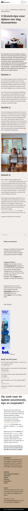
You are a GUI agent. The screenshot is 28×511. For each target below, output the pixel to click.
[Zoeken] (25, 2)
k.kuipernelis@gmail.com (12, 500)
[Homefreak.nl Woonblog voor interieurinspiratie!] (5, 2)
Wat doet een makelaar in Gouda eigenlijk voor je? (13, 386)
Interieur (7, 9)
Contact (6, 482)
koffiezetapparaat (5, 181)
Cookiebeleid (7, 475)
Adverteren (6, 479)
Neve (5, 509)
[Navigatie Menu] (22, 2)
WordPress (21, 509)
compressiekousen (5, 210)
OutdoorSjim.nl (7, 481)
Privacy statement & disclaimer (11, 473)
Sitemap (6, 477)
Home (2, 9)
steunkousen (14, 210)
